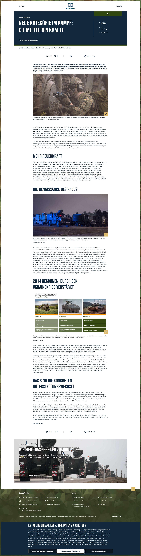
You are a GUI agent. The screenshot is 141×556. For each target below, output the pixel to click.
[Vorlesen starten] (71, 56)
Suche (118, 6)
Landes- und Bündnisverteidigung (28, 40)
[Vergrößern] (106, 114)
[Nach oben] (133, 489)
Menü (22, 6)
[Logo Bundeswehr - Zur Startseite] (70, 6)
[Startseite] (19, 48)
